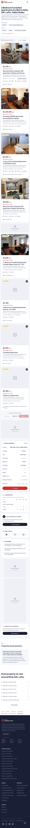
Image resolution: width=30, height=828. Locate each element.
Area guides (4, 800)
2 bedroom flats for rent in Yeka (9, 778)
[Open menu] (27, 2)
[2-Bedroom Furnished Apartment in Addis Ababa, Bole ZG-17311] (15, 256)
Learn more (5, 734)
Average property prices (7, 792)
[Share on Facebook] (6, 534)
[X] (6, 824)
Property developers (7, 787)
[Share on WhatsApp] (23, 534)
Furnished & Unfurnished (20, 30)
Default (22, 40)
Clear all (26, 443)
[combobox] (18, 447)
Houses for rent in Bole (7, 751)
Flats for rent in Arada (7, 763)
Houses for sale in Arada (7, 766)
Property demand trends (8, 790)
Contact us (4, 812)
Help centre (4, 809)
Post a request (16, 524)
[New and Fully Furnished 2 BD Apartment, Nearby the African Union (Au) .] (15, 200)
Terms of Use (12, 820)
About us (4, 807)
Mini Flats (4, 25)
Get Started (14, 633)
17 (20, 509)
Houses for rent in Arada (7, 761)
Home (2, 711)
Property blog (5, 797)
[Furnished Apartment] (15, 345)
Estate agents (5, 785)
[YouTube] (12, 824)
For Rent (7, 711)
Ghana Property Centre (20, 741)
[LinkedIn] (9, 824)
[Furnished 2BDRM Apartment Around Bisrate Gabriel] (15, 110)
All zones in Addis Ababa (8, 33)
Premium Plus (20, 790)
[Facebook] (3, 824)
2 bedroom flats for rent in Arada (9, 768)
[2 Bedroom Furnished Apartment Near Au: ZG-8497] (15, 301)
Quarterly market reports (8, 795)
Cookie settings (19, 820)
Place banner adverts (22, 795)
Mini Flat (4, 501)
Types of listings (21, 787)
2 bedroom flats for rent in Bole (9, 758)
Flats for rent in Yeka (6, 773)
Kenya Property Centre (12, 741)
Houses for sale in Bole (7, 756)
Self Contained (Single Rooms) (16, 25)
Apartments (20, 711)
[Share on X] (15, 534)
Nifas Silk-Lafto (12, 713)
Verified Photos (20, 792)
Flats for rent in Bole (6, 753)
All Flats (4, 509)
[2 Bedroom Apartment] (15, 388)
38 (23, 509)
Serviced (4, 30)
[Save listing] (27, 45)
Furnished (13, 711)
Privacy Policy (5, 820)
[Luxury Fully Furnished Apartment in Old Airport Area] (15, 155)
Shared (10, 30)
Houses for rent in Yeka (7, 771)
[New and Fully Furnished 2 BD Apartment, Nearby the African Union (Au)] (15, 65)
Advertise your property (22, 785)
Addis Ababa (4, 713)
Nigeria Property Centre (4, 741)
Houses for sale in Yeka (7, 776)
